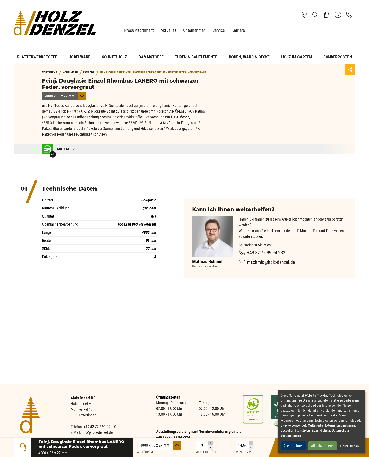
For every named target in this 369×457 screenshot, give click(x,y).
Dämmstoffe (151, 56)
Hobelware (79, 56)
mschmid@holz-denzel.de (271, 262)
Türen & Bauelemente (196, 56)
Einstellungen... (350, 446)
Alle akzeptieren (323, 446)
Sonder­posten (337, 56)
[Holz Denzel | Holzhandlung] (56, 23)
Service (218, 30)
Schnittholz (114, 56)
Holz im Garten (296, 56)
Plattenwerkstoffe (37, 56)
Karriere (238, 30)
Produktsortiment (139, 30)
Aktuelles (168, 30)
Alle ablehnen (293, 446)
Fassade (88, 72)
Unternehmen (194, 30)
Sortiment (49, 72)
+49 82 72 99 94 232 (266, 252)
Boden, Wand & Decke (249, 56)
